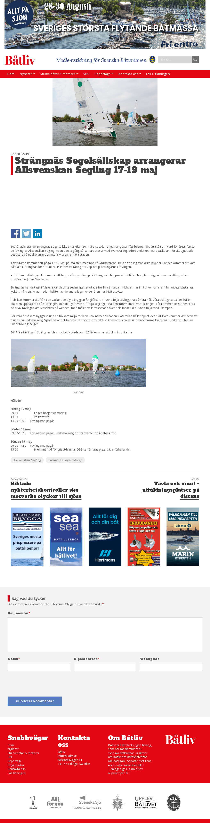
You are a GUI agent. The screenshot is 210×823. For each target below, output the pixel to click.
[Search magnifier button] (195, 59)
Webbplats (149, 659)
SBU (86, 74)
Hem (10, 74)
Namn (14, 659)
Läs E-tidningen (158, 74)
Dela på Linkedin (37, 233)
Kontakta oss (128, 74)
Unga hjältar (16, 765)
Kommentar (19, 613)
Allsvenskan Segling (27, 460)
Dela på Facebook (15, 233)
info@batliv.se (67, 756)
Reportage (103, 74)
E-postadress (86, 659)
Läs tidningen (17, 773)
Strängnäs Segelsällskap (65, 460)
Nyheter (25, 74)
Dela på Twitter (26, 233)
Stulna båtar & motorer (57, 74)
